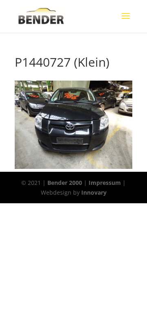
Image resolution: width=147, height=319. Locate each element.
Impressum (105, 182)
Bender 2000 (64, 182)
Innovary (94, 192)
